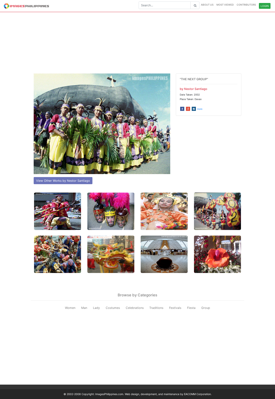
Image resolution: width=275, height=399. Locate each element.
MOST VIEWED (225, 4)
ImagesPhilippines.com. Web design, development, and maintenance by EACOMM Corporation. (153, 394)
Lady (96, 308)
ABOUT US (207, 4)
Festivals (175, 308)
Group (205, 308)
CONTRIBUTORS (246, 4)
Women (70, 308)
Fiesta (191, 308)
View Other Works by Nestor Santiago (63, 180)
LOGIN (265, 5)
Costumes (113, 308)
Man (84, 308)
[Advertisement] (137, 43)
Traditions (156, 308)
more (199, 109)
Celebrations (135, 308)
